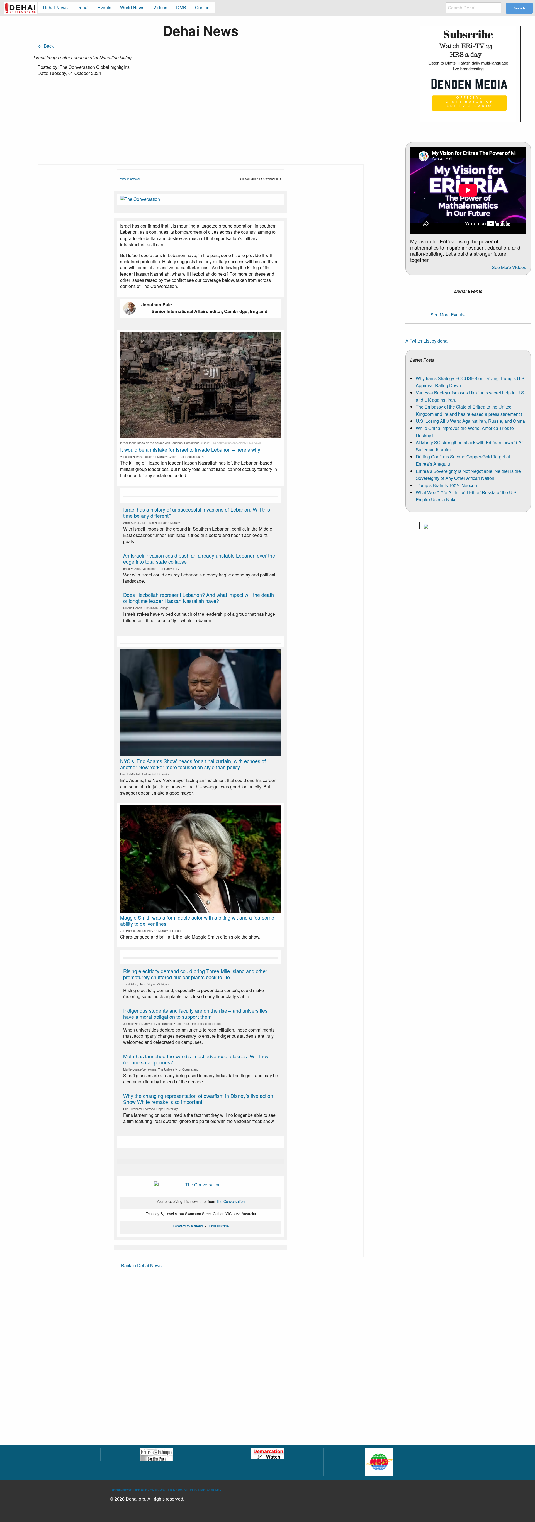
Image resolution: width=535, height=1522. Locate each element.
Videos (190, 1489)
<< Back (46, 46)
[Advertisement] (201, 123)
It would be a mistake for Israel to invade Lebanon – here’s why (190, 449)
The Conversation (230, 1201)
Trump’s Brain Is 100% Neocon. (447, 485)
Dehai (138, 1489)
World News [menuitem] (132, 7)
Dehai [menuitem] (83, 7)
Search (519, 8)
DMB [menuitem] (181, 7)
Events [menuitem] (104, 7)
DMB (202, 1489)
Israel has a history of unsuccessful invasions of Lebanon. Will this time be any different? (196, 512)
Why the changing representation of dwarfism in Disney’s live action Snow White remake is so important (198, 1098)
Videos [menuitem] (160, 7)
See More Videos (509, 267)
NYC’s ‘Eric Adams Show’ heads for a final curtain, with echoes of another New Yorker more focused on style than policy (193, 764)
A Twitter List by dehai (427, 341)
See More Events (448, 314)
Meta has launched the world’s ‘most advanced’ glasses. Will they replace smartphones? (196, 1059)
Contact (215, 1489)
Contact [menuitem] (202, 7)
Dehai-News (121, 1489)
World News (171, 1489)
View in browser (130, 179)
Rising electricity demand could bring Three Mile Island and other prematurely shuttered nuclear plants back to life (195, 974)
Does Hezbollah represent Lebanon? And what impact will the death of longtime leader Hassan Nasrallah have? (198, 597)
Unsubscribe (219, 1225)
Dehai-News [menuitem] (55, 7)
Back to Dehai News (141, 1265)
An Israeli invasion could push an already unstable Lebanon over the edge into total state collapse (199, 558)
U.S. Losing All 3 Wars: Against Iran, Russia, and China (470, 421)
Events (152, 1489)
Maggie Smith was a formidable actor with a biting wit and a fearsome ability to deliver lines (197, 920)
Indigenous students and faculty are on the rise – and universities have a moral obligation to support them (195, 1013)
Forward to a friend (188, 1225)
